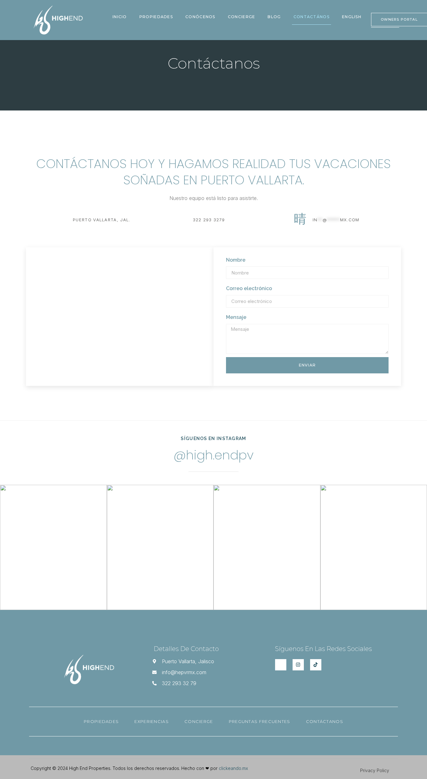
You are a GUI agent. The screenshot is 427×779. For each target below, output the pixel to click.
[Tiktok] (315, 664)
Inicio (120, 16)
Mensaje (236, 317)
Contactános (311, 16)
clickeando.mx (233, 768)
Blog (274, 16)
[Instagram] (298, 664)
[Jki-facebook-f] (280, 664)
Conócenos (200, 16)
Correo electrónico (249, 288)
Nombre (235, 260)
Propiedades (156, 16)
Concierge (241, 16)
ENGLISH (351, 16)
